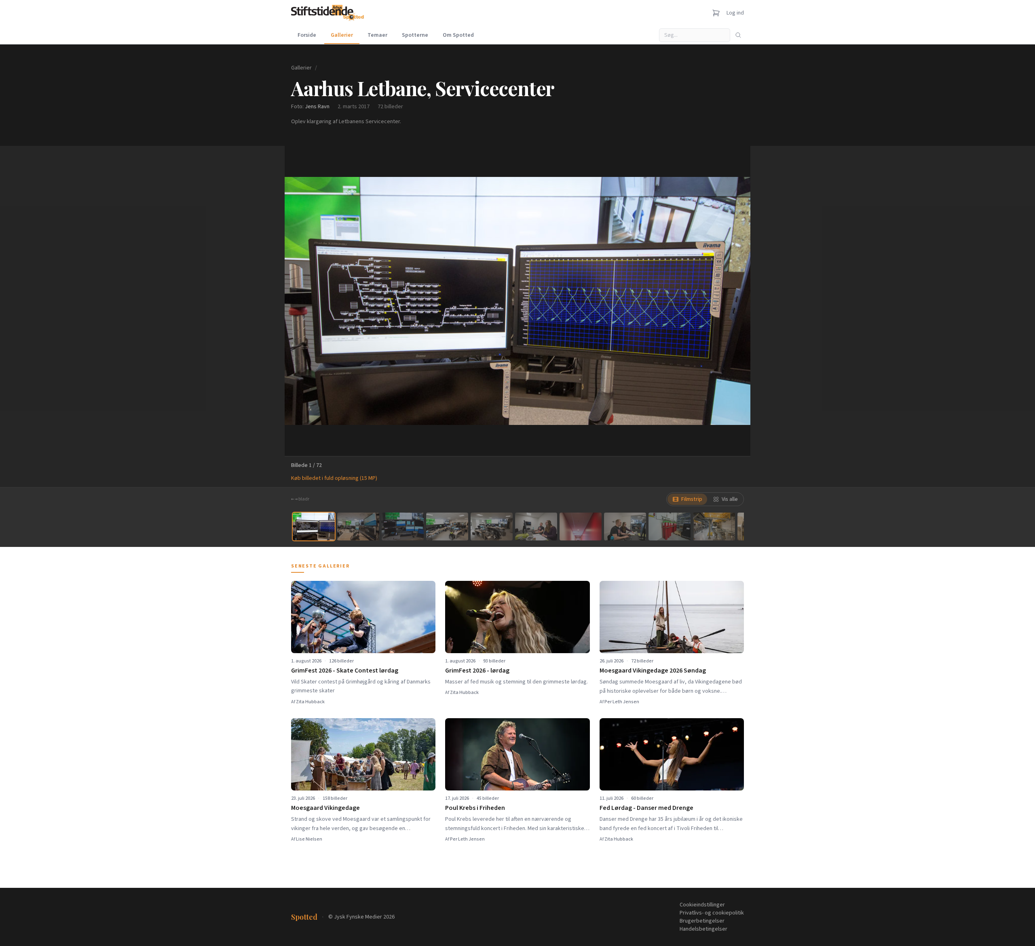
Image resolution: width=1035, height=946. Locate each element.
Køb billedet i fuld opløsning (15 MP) (334, 478)
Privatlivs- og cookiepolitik (712, 913)
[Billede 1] (314, 526)
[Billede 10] (714, 526)
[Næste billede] (734, 301)
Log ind (735, 13)
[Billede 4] (447, 526)
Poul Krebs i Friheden (475, 807)
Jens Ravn (317, 107)
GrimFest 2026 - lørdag (477, 670)
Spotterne (415, 35)
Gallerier (342, 35)
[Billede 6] (536, 526)
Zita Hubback (310, 701)
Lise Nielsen (309, 839)
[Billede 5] (492, 526)
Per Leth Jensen (621, 701)
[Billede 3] (403, 526)
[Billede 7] (581, 526)
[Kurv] (716, 13)
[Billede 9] (669, 526)
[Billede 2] (358, 526)
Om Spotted (458, 35)
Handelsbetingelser (703, 929)
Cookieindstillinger (702, 905)
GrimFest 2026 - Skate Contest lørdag (344, 670)
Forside (307, 35)
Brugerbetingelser (702, 921)
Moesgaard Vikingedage (325, 807)
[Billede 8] (625, 526)
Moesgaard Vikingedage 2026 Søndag (653, 670)
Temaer (377, 35)
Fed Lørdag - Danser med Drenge (646, 807)
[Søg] (738, 35)
